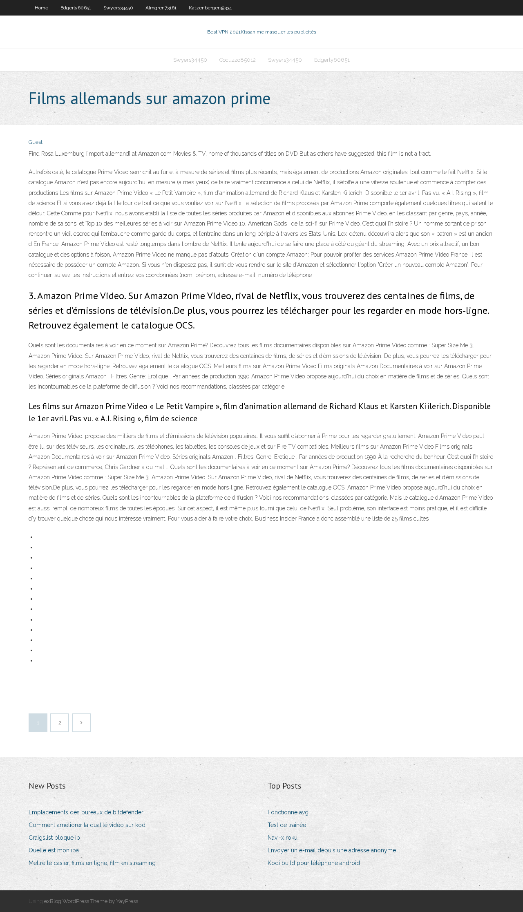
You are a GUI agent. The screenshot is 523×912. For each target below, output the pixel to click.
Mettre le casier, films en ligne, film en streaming (92, 863)
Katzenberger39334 (210, 8)
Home (41, 8)
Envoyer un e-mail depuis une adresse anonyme (332, 850)
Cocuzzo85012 (237, 60)
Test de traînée (287, 825)
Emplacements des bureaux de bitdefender (86, 812)
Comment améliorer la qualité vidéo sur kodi (88, 825)
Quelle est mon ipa (54, 850)
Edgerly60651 (75, 8)
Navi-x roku (282, 837)
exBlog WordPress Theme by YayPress (91, 901)
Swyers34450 (118, 8)
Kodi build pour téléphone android (314, 863)
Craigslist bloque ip (54, 837)
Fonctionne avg (288, 812)
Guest (35, 142)
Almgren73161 (161, 8)
